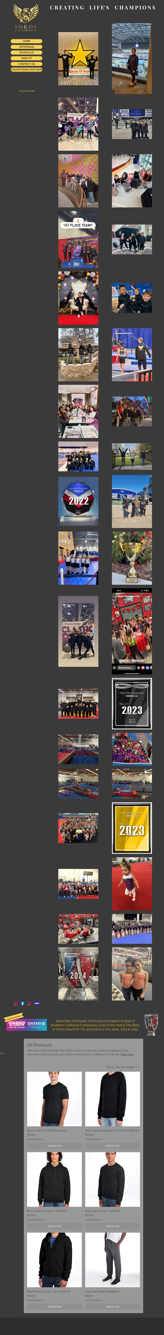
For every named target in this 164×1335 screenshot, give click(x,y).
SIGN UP (26, 58)
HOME (26, 41)
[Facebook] (22, 1003)
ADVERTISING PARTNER (26, 69)
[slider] (19, 1084)
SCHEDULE (26, 52)
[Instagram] (15, 1003)
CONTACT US (26, 63)
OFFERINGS (26, 46)
